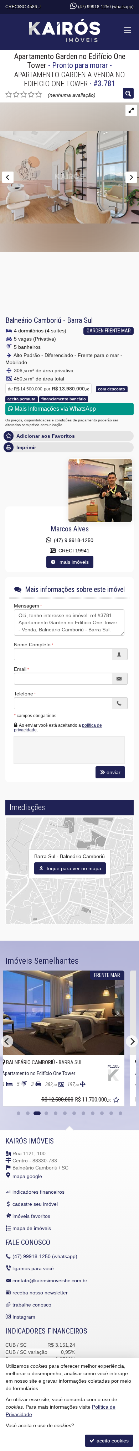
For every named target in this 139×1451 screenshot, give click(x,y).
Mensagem (26, 606)
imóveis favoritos (31, 1216)
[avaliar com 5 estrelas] (38, 94)
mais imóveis (72, 562)
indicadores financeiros (38, 1192)
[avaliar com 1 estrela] (8, 94)
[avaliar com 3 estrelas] (23, 94)
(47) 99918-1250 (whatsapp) (106, 6)
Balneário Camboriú (33, 320)
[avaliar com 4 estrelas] (31, 94)
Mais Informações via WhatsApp (54, 409)
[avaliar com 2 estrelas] (16, 94)
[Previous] (25, 1013)
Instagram (23, 1317)
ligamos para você (33, 1268)
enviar (113, 772)
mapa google (27, 1176)
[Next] (132, 1041)
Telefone (23, 693)
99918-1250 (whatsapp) (44, 1256)
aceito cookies (112, 1441)
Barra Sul (80, 320)
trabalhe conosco (31, 1305)
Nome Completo (32, 644)
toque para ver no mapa (73, 868)
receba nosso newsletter (40, 1292)
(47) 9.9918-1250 (72, 540)
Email (20, 669)
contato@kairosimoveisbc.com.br (49, 1280)
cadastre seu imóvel (35, 1204)
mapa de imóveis (31, 1228)
